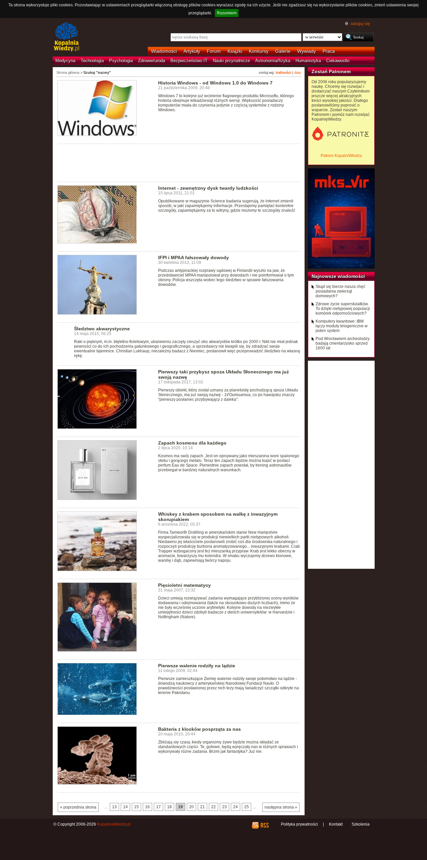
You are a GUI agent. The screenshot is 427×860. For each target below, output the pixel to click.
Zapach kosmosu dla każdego (192, 443)
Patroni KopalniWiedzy (341, 155)
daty (297, 72)
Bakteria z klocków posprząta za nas (199, 729)
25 (246, 807)
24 (235, 807)
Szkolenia (361, 824)
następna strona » (281, 807)
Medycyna (65, 60)
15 (136, 807)
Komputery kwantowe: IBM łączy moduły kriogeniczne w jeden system (342, 326)
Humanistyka (308, 60)
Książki (235, 51)
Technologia (92, 60)
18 (169, 807)
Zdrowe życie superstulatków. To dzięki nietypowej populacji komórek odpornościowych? (343, 309)
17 (158, 807)
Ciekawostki (338, 60)
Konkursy (259, 51)
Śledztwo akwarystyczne (102, 328)
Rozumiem (227, 13)
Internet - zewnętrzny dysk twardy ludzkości (208, 188)
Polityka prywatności (299, 824)
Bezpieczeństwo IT (188, 60)
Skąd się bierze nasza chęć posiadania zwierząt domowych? (340, 291)
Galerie (283, 51)
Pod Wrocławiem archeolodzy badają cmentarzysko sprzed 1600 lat (343, 343)
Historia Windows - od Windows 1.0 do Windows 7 (215, 82)
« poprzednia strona (78, 807)
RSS (264, 825)
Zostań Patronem (331, 71)
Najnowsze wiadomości (338, 276)
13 (114, 807)
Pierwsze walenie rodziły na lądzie (196, 665)
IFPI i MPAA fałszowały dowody (193, 257)
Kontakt (336, 824)
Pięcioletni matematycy (184, 585)
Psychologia (121, 60)
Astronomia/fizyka (272, 60)
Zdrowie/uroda (151, 60)
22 (213, 807)
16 (147, 807)
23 (224, 807)
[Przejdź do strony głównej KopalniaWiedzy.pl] (66, 37)
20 (191, 807)
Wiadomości (164, 51)
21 (202, 807)
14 (125, 807)
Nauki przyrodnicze (231, 60)
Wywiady (306, 51)
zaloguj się (360, 23)
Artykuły (191, 51)
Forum (214, 51)
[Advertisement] (178, 162)
